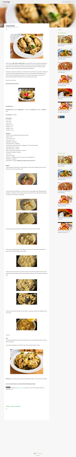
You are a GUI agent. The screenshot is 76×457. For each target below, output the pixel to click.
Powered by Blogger (38, 453)
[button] (6, 29)
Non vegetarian (17, 406)
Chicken (12, 406)
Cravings (6, 2)
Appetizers (8, 406)
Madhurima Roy (20, 387)
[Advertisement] (27, 429)
